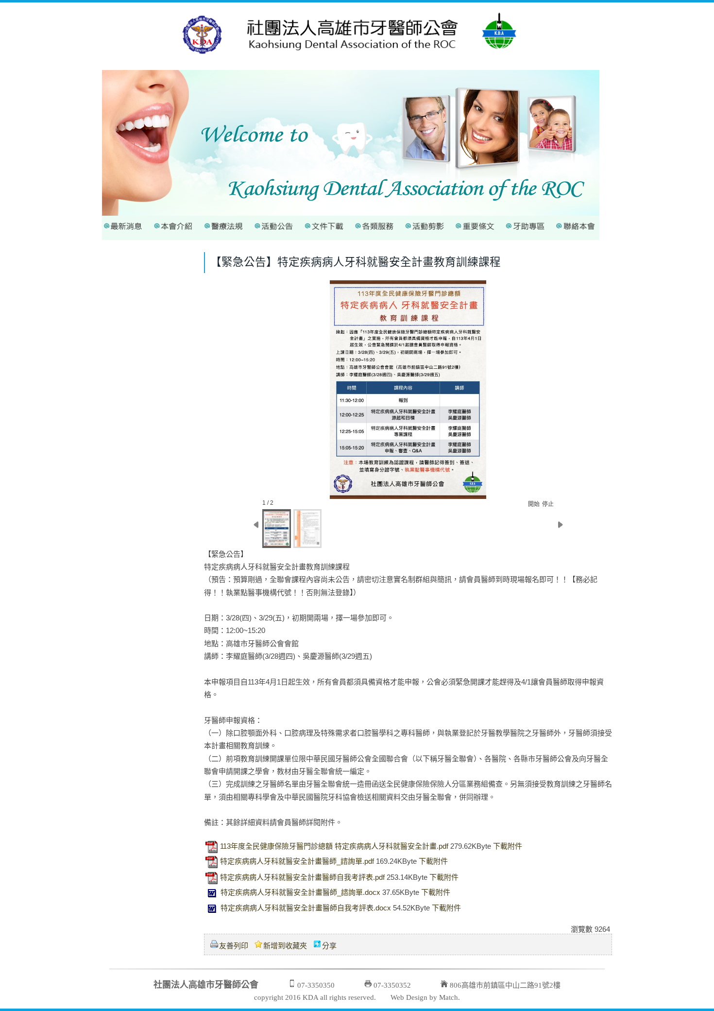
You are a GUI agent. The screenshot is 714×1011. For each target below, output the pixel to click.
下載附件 (507, 846)
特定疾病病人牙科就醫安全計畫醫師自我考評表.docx (306, 908)
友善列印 (233, 946)
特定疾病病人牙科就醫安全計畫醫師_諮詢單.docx (300, 892)
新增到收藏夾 (285, 946)
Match (448, 997)
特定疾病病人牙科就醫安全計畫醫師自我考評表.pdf (302, 877)
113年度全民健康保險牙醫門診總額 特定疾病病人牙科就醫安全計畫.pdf (334, 846)
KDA (310, 997)
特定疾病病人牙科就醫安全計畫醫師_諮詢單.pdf (297, 861)
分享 (329, 946)
